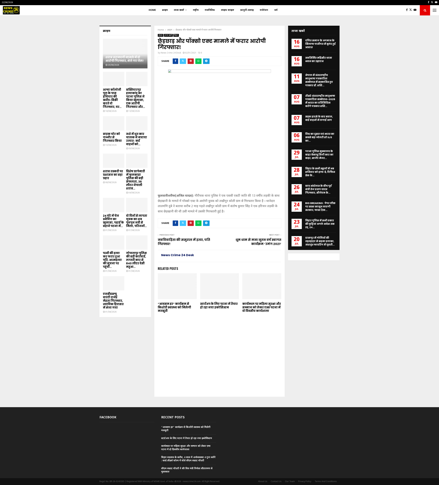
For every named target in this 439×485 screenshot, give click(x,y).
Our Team (290, 481)
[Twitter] (411, 10)
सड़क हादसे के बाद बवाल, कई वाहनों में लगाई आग (319, 118)
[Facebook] (407, 10)
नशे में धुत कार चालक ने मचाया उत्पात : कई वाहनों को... (136, 139)
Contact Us (276, 481)
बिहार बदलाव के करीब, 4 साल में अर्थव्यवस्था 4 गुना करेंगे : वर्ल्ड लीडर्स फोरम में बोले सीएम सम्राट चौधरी (188, 459)
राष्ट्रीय (196, 10)
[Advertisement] (219, 168)
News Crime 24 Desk (171, 53)
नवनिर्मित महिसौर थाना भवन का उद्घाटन (318, 59)
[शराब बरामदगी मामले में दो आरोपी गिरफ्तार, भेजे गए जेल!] (125, 53)
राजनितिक (210, 10)
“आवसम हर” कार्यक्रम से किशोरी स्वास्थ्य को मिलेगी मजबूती (174, 307)
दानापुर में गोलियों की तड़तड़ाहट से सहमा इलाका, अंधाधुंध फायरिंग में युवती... (320, 241)
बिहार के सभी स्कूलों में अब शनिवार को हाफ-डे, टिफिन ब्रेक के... (320, 172)
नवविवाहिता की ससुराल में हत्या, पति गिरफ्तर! (184, 242)
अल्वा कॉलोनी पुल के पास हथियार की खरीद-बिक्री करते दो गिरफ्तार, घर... (112, 98)
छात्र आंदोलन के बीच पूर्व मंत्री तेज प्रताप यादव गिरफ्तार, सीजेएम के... (318, 189)
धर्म (275, 10)
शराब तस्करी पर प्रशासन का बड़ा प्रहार (113, 174)
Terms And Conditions (326, 481)
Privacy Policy (304, 481)
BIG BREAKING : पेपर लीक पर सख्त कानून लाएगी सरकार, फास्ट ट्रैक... (320, 206)
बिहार (176, 35)
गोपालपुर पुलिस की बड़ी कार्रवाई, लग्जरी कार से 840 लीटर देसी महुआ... (136, 260)
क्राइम (165, 10)
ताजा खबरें (179, 10)
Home (152, 10)
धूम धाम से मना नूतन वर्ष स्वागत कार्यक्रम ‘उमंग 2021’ (258, 242)
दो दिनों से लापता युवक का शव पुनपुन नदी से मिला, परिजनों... (136, 221)
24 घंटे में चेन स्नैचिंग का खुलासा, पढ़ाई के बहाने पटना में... (113, 221)
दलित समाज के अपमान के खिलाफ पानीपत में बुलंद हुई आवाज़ (320, 44)
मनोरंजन (264, 10)
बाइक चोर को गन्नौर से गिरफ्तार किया (112, 137)
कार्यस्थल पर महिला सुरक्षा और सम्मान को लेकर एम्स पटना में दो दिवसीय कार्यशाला (261, 307)
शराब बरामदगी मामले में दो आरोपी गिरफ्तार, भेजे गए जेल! (124, 59)
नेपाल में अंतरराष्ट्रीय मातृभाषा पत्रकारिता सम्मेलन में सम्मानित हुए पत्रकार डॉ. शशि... (319, 80)
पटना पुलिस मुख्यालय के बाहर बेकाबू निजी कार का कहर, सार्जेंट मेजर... (319, 154)
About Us (262, 481)
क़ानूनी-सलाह (247, 10)
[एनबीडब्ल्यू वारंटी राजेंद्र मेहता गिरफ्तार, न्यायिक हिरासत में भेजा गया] (113, 283)
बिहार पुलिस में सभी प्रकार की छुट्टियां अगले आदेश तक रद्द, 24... (320, 224)
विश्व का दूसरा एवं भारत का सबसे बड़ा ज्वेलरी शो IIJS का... (319, 137)
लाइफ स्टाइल (227, 10)
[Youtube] (416, 10)
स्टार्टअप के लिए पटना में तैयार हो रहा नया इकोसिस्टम (219, 305)
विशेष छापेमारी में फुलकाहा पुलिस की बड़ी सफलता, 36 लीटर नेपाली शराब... (135, 179)
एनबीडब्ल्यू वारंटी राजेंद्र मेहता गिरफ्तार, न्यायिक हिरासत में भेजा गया (113, 301)
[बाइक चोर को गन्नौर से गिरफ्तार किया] (113, 123)
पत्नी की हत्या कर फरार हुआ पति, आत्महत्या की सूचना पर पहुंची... (112, 260)
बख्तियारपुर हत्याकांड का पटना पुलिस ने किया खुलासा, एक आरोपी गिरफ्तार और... (135, 98)
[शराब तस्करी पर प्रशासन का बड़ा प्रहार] (113, 161)
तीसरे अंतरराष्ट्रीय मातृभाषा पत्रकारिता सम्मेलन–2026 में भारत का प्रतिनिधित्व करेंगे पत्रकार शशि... (320, 101)
